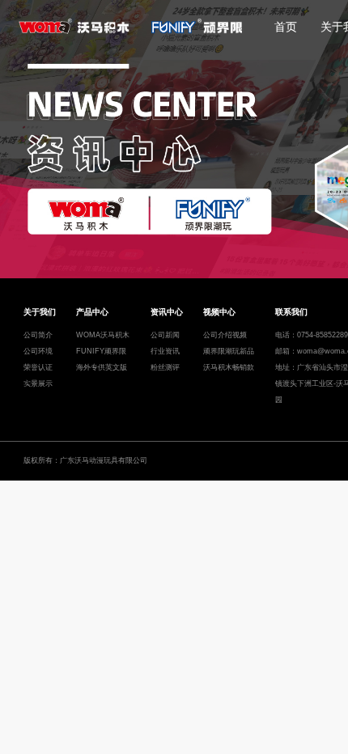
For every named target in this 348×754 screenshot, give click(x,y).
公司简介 (38, 335)
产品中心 (92, 311)
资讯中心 (167, 311)
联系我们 (291, 311)
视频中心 (219, 311)
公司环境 (38, 351)
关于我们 (39, 311)
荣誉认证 (38, 367)
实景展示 (38, 383)
